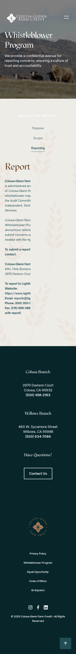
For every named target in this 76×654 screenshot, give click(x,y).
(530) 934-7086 (38, 436)
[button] (66, 17)
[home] (32, 18)
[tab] (38, 128)
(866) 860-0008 (26, 303)
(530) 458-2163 (38, 395)
